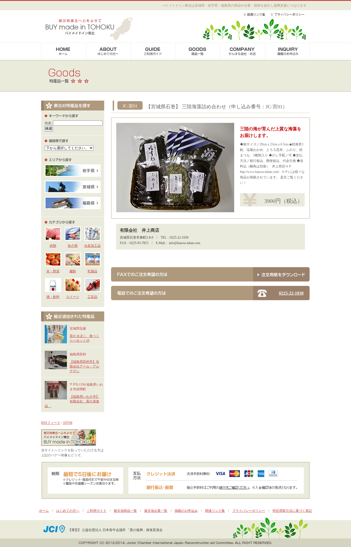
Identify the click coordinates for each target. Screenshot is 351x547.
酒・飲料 (53, 297)
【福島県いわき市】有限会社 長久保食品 (72, 401)
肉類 (53, 246)
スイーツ (72, 297)
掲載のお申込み (186, 511)
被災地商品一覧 (125, 511)
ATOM (67, 423)
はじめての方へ (67, 511)
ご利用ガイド (96, 511)
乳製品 (92, 271)
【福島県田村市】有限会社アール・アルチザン (84, 366)
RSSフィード (50, 423)
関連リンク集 (215, 511)
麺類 (72, 271)
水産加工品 (92, 246)
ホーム (44, 511)
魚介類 (73, 246)
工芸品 (92, 297)
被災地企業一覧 (155, 511)
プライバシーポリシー (248, 511)
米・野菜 (53, 271)
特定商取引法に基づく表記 (292, 511)
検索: (48, 123)
